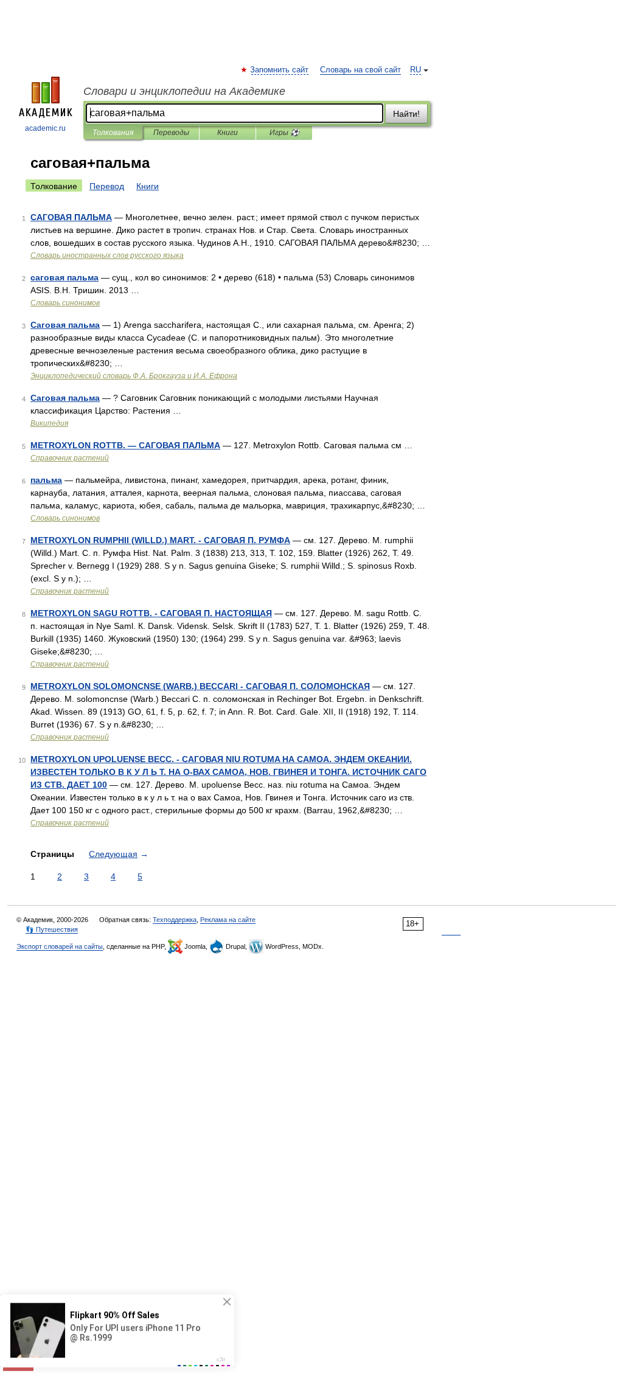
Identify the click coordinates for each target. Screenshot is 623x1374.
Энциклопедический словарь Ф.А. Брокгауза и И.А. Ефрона (133, 376)
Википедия (49, 423)
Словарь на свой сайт (360, 70)
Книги (227, 132)
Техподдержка (175, 919)
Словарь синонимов (65, 303)
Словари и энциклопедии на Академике (184, 91)
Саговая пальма (65, 325)
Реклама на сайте (228, 919)
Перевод (106, 186)
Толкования (112, 132)
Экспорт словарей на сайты (59, 946)
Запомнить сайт (279, 70)
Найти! (406, 114)
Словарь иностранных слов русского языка (107, 255)
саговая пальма (64, 277)
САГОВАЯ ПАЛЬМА (71, 217)
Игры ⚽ (284, 132)
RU (415, 70)
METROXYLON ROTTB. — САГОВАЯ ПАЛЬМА (125, 445)
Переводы (171, 132)
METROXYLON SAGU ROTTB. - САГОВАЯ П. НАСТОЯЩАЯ (151, 613)
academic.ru (45, 128)
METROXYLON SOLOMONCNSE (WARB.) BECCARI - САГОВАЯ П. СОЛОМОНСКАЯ (200, 686)
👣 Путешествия (52, 929)
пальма (46, 480)
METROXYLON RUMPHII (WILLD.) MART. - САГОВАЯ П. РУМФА (160, 540)
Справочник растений (69, 458)
